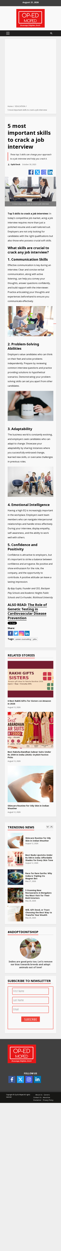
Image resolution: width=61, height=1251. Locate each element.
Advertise (46, 1097)
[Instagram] (43, 172)
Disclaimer (37, 1100)
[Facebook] (31, 172)
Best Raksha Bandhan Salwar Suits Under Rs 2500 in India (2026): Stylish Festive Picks (30, 730)
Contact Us (37, 1097)
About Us (38, 1095)
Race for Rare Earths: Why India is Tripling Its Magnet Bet (15, 877)
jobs (35, 639)
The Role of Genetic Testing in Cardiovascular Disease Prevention (27, 611)
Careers (47, 1095)
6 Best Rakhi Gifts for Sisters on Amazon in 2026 (30, 679)
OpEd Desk (15, 164)
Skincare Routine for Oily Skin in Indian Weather (30, 784)
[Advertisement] (30, 73)
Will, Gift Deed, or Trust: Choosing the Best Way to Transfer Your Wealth (15, 913)
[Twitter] (37, 172)
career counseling (23, 639)
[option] (30, 842)
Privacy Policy (48, 1100)
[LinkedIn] (50, 172)
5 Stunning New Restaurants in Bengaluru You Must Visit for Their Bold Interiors (15, 895)
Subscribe (30, 1019)
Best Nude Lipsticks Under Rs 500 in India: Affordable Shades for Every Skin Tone (15, 859)
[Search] (51, 33)
